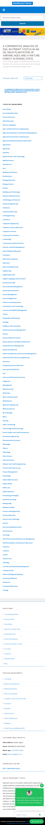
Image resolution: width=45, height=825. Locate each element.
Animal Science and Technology (14, 156)
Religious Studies (9, 507)
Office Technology (9, 425)
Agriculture (7, 145)
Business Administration (11, 196)
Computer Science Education (13, 227)
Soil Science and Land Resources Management (19, 539)
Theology (6, 563)
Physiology (6, 452)
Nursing (5, 421)
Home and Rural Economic (12, 338)
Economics (7, 704)
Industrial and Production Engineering (16, 358)
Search (22, 23)
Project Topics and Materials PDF (14, 728)
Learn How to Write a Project (13, 644)
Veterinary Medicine (10, 578)
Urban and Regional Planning (13, 574)
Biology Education (9, 180)
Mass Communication (10, 397)
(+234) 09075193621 (17, 750)
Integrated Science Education (13, 365)
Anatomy (6, 153)
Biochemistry (7, 176)
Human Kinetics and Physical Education (16, 342)
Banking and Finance (10, 172)
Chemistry (6, 208)
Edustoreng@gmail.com (14, 754)
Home (5, 61)
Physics (5, 448)
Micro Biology (7, 413)
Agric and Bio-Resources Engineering (15, 129)
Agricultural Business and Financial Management (20, 133)
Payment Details (9, 659)
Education (7, 708)
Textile (5, 555)
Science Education (9, 515)
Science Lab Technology (11, 519)
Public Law (6, 488)
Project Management (10, 472)
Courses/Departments (11, 614)
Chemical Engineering (10, 204)
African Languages (9, 125)
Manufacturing (8, 389)
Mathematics (7, 401)
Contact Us (7, 654)
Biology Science (8, 184)
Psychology (7, 476)
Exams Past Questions (11, 639)
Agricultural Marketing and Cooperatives (17, 141)
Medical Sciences (9, 409)
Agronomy (6, 149)
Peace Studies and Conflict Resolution (16, 432)
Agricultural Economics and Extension (16, 137)
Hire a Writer (8, 624)
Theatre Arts (7, 559)
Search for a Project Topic (12, 629)
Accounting (7, 109)
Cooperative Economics (11, 235)
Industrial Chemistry (10, 350)
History (5, 334)
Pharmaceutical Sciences (11, 440)
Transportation (8, 570)
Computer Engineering (10, 223)
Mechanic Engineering (10, 405)
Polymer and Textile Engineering (14, 464)
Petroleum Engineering (11, 436)
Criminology (7, 239)
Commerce (6, 220)
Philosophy (6, 444)
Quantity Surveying (9, 499)
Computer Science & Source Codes (15, 699)
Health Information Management (14, 330)
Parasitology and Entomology (13, 428)
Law (4, 373)
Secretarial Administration (12, 527)
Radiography (7, 503)
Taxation (6, 551)
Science (5, 523)
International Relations (11, 369)
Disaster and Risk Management (14, 247)
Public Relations (8, 492)
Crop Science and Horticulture (13, 243)
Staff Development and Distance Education (18, 543)
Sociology (6, 535)
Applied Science (8, 160)
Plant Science (7, 456)
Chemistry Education (10, 212)
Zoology (5, 590)
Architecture (7, 164)
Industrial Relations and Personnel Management (20, 354)
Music (5, 417)
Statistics (6, 547)
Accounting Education (10, 113)
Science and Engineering (11, 511)
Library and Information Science (14, 377)
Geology (5, 322)
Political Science (8, 460)
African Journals (9, 619)
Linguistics (6, 381)
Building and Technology (11, 192)
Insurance (6, 361)
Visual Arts (6, 582)
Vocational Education (10, 586)
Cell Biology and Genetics (11, 200)
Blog (5, 664)
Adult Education (8, 121)
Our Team (7, 649)
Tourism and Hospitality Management (16, 566)
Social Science (8, 531)
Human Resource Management (13, 346)
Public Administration (10, 480)
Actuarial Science (9, 117)
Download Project (10, 634)
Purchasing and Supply (10, 495)
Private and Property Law (11, 468)
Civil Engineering (8, 216)
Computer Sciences (9, 231)
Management (7, 385)
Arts (4, 168)
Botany (5, 188)
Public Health (7, 484)
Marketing (6, 393)
